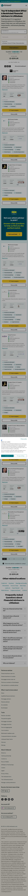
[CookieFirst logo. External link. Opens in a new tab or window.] (1, 440)
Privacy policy (24, 439)
